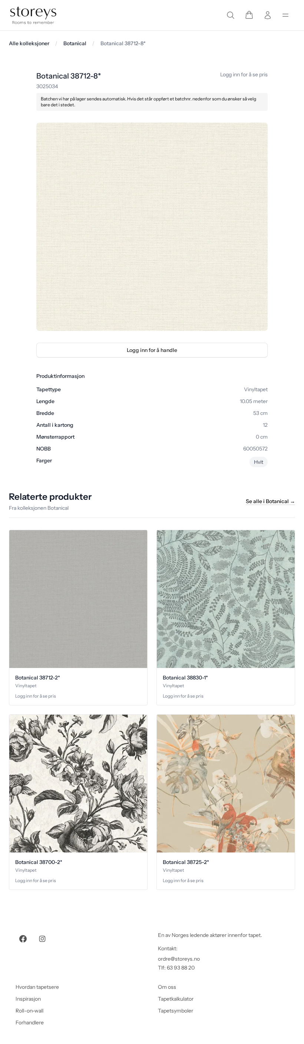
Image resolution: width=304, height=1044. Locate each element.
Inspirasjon (28, 998)
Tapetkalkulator (176, 998)
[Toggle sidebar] (285, 15)
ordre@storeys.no (179, 958)
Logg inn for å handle (152, 350)
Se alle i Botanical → (270, 501)
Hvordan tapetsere (37, 987)
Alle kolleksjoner (29, 43)
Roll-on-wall (29, 1010)
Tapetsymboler (175, 1010)
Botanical (74, 43)
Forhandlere (30, 1022)
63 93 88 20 (181, 967)
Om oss (167, 987)
